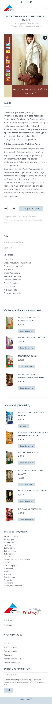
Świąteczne (33, 217)
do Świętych (9, 554)
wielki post (21, 223)
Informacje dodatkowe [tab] (14, 242)
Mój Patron (8, 571)
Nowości (7, 574)
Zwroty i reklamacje (12, 662)
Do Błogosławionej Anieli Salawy (31, 472)
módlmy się (37, 220)
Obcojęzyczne (9, 577)
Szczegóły (23, 426)
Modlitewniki (23, 217)
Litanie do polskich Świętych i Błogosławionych (33, 434)
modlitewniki (28, 220)
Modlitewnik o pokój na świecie (31, 414)
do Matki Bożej (10, 548)
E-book (7, 557)
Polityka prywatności (12, 659)
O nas (6, 639)
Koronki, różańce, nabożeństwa (17, 559)
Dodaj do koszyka (31, 208)
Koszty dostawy (10, 647)
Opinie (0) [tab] (8, 247)
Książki (6, 562)
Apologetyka (9, 539)
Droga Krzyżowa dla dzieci (32, 337)
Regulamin (8, 655)
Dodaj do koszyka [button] (26, 331)
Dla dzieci (15, 217)
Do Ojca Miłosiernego (30, 509)
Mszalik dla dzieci (27, 356)
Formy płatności (10, 651)
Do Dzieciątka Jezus (28, 452)
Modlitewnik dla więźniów (32, 490)
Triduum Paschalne (10, 223)
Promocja (8, 580)
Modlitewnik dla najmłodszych (27, 319)
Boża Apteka (9, 542)
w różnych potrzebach (13, 586)
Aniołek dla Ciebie (11, 536)
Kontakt (7, 643)
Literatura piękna (11, 565)
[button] (45, 38)
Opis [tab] (6, 236)
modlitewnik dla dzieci (16, 220)
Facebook (8, 625)
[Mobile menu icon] (45, 8)
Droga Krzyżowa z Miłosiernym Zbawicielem (31, 376)
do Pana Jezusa (10, 551)
